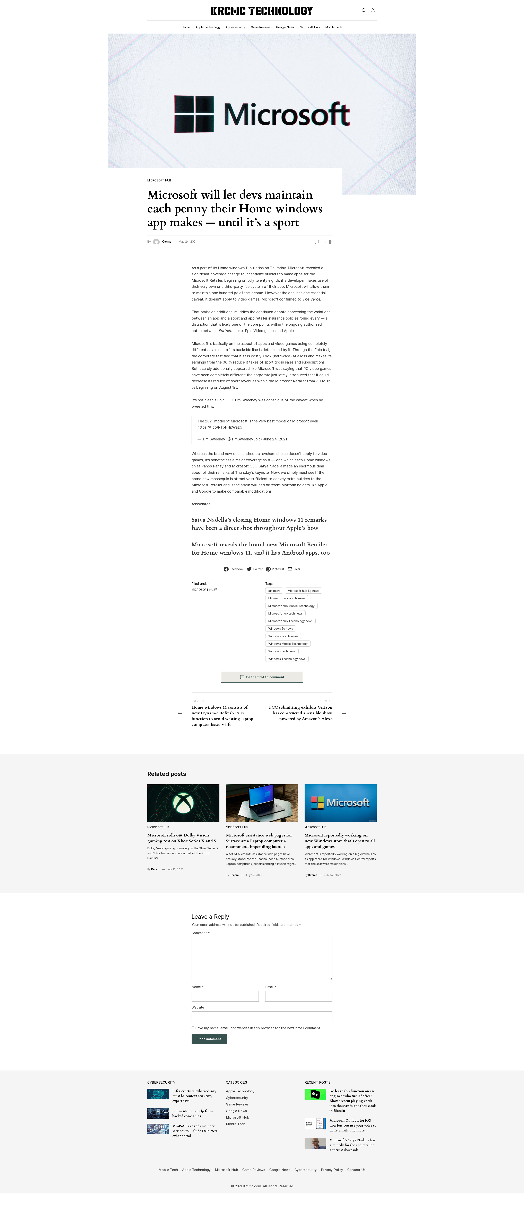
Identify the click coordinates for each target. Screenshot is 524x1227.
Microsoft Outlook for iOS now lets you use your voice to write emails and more (353, 1125)
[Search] (364, 10)
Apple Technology (207, 27)
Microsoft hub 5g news (303, 590)
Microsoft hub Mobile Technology (291, 606)
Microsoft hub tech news (285, 613)
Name (198, 987)
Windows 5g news (280, 628)
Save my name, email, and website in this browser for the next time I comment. (258, 1028)
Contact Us (356, 1170)
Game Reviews (260, 27)
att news (274, 590)
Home (186, 27)
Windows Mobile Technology (288, 643)
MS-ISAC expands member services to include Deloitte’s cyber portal (194, 1131)
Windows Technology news (287, 659)
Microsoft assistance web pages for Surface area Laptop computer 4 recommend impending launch (259, 840)
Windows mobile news (283, 636)
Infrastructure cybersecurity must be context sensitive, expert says (194, 1096)
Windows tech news (282, 651)
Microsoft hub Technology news (290, 621)
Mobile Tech (333, 27)
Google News (285, 27)
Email (270, 987)
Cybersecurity (235, 27)
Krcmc (167, 241)
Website (198, 1007)
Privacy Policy (332, 1170)
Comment (201, 933)
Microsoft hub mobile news (286, 598)
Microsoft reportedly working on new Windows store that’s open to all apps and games (340, 840)
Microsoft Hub (310, 27)
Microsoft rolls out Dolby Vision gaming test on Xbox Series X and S (181, 838)
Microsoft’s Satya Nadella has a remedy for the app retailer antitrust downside (352, 1145)
